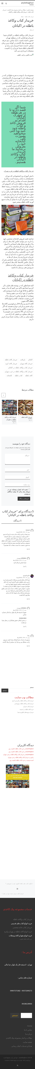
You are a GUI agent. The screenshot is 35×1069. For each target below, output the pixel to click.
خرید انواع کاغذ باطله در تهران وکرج (18, 931)
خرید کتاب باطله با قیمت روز (16, 749)
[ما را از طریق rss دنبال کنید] (17, 1065)
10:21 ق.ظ (19, 577)
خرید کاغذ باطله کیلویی (26, 939)
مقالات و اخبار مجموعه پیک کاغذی (16, 10)
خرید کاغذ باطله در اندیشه (27, 709)
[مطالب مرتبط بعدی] (3, 395)
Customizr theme (9, 1060)
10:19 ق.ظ (19, 532)
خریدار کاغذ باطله (26, 417)
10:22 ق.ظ (15, 610)
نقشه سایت (27, 1042)
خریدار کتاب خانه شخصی (22, 927)
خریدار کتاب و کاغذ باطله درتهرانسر (24, 703)
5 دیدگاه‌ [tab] (17, 520)
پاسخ (28, 549)
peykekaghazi (30, 749)
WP (24, 1060)
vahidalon (23, 558)
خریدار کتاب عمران (28, 706)
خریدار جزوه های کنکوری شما (26, 712)
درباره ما (28, 1034)
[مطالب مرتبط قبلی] (8, 395)
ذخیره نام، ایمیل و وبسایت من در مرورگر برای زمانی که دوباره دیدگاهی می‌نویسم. (18, 492)
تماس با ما (28, 1030)
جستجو (32, 687)
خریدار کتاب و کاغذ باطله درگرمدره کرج (23, 701)
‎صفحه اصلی (30, 10)
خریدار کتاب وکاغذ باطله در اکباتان (21, 277)
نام (28, 470)
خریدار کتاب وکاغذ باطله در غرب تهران (19, 171)
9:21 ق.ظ (19, 637)
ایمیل (27, 477)
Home (29, 1026)
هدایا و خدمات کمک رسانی (21, 1046)
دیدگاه (27, 455)
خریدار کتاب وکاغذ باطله (22, 919)
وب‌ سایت (26, 484)
